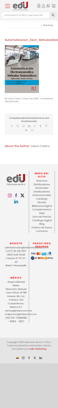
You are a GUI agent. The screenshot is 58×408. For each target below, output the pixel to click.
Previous (48, 25)
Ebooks (42, 202)
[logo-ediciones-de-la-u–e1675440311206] (21, 2)
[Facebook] (16, 195)
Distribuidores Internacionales (42, 193)
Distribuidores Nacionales (42, 186)
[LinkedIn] (16, 201)
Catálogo (42, 198)
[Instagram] (10, 195)
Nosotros (41, 180)
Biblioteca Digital (42, 206)
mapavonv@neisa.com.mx (16, 314)
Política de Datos (42, 227)
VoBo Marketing (37, 348)
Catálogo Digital (42, 220)
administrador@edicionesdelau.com (16, 247)
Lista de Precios (42, 216)
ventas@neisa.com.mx (16, 310)
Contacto (42, 231)
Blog (41, 223)
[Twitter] (22, 195)
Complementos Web (41, 211)
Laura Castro (14, 98)
